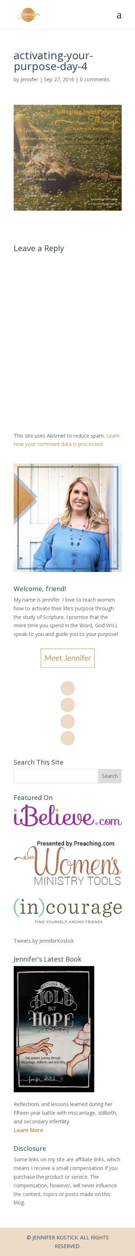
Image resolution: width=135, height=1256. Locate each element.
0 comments (94, 79)
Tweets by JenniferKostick (44, 940)
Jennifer (29, 79)
